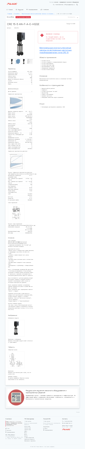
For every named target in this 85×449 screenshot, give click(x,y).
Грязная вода (27, 427)
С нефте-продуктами (29, 437)
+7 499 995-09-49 (58, 4)
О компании (45, 9)
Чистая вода (27, 426)
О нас (7, 428)
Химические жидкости (29, 439)
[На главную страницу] (12, 4)
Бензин (26, 435)
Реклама (78, 412)
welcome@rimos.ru (70, 4)
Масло (25, 434)
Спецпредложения (32, 9)
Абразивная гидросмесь (30, 440)
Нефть (25, 431)
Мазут (25, 432)
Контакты (8, 430)
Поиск (45, 428)
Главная (10, 9)
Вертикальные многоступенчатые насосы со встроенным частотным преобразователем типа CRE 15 (56, 50)
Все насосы (28, 421)
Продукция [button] (20, 9)
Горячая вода (27, 429)
